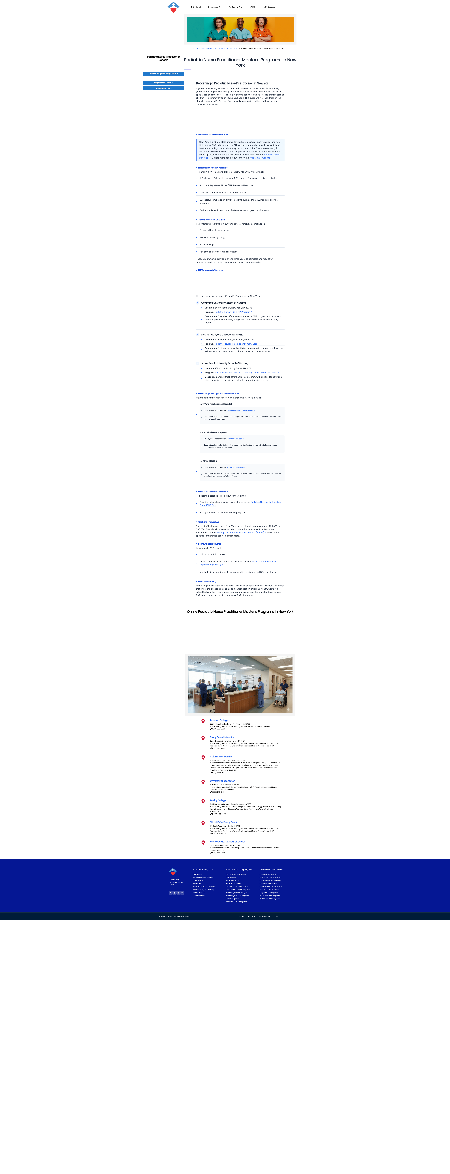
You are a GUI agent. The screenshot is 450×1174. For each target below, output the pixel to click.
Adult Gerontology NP (234, 726)
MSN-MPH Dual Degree (230, 767)
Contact (251, 916)
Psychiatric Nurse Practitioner (245, 746)
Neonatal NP (261, 743)
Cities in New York (162, 88)
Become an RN (214, 7)
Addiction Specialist (234, 763)
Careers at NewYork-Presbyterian (240, 410)
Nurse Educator (273, 743)
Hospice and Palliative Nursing (228, 765)
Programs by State (162, 82)
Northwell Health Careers (236, 467)
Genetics (273, 763)
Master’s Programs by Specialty (163, 73)
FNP (245, 726)
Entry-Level (196, 7)
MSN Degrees (269, 7)
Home (193, 49)
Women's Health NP (266, 746)
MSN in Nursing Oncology (260, 765)
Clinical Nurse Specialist (235, 848)
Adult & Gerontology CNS (236, 806)
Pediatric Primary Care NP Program (232, 312)
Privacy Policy (264, 916)
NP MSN (253, 7)
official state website (259, 158)
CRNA (263, 763)
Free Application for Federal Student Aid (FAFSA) (239, 532)
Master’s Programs (204, 49)
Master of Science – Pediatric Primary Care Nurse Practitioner (246, 372)
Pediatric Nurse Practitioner (226, 49)
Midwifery (252, 743)
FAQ (276, 916)
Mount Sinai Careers (234, 439)
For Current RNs (235, 7)
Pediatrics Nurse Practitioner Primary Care (236, 344)
